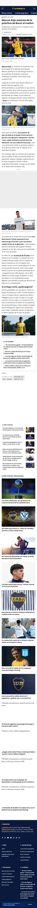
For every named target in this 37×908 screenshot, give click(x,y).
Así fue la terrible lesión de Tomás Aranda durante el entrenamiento (18, 557)
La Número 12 (7, 32)
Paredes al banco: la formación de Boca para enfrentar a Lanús (13, 429)
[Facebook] (2, 838)
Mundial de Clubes (8, 17)
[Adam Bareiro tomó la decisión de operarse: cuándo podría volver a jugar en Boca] (30, 458)
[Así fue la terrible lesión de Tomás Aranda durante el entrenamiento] (18, 544)
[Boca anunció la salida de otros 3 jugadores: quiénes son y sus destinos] (18, 684)
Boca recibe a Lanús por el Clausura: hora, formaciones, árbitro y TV (17, 367)
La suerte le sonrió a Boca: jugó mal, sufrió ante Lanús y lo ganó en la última (17, 362)
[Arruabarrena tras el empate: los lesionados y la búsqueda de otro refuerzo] (18, 768)
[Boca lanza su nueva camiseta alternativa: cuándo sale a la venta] (18, 600)
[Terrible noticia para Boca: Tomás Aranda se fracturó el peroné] (18, 572)
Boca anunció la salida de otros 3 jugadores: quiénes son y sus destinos (16, 697)
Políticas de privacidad (9, 905)
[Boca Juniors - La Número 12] (18, 8)
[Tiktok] (16, 838)
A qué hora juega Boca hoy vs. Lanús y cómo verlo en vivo (12, 443)
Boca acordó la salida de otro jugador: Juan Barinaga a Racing (16, 669)
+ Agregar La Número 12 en (22, 34)
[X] (5, 838)
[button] (30, 904)
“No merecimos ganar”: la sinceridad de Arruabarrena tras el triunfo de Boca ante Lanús (18, 347)
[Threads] (19, 838)
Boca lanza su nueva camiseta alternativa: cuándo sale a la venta (18, 613)
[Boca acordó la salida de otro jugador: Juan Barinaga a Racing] (18, 656)
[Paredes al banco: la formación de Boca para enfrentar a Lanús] (30, 429)
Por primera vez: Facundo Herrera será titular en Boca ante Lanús (12, 437)
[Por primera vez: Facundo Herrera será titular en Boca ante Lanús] (30, 436)
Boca (5, 100)
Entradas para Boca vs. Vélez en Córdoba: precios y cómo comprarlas (18, 529)
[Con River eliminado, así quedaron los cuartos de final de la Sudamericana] (18, 488)
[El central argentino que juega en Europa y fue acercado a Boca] (18, 712)
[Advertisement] (18, 2)
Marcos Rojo (6, 66)
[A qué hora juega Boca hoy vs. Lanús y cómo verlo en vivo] (30, 444)
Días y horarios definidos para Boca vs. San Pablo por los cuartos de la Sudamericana (12, 451)
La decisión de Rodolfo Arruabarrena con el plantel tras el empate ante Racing (18, 809)
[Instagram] (14, 838)
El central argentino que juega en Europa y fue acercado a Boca (18, 725)
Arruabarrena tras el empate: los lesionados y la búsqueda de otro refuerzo (18, 781)
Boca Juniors (7, 379)
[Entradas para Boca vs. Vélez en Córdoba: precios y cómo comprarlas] (18, 516)
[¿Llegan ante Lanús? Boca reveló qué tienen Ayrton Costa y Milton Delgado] (18, 740)
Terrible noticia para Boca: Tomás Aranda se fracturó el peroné (18, 585)
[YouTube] (8, 838)
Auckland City (19, 376)
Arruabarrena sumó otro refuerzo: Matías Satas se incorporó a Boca (18, 641)
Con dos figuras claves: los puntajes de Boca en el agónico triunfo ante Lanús (18, 357)
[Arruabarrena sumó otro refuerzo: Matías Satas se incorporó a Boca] (18, 628)
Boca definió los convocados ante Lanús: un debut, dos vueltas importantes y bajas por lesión (13, 466)
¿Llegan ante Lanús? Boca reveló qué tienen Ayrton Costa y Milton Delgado (18, 753)
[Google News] (11, 838)
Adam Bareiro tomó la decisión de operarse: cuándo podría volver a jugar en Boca (13, 458)
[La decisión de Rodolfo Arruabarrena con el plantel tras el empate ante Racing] (18, 796)
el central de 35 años (22, 255)
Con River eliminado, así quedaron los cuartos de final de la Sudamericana (16, 502)
